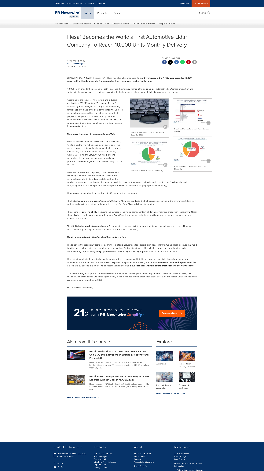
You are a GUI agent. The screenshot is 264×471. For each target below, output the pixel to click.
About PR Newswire (142, 453)
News (87, 13)
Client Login (185, 3)
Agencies (101, 3)
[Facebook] (58, 467)
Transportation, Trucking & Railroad (187, 365)
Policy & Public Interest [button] (144, 23)
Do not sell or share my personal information (188, 465)
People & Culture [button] (167, 23)
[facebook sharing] (164, 62)
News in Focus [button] (62, 23)
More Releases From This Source (81, 397)
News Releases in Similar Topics (170, 393)
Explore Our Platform (103, 453)
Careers (137, 459)
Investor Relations (74, 3)
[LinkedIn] (55, 467)
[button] (149, 113)
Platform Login (180, 456)
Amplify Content (100, 467)
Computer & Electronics (184, 386)
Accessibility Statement (144, 462)
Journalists (89, 3)
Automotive (161, 363)
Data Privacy (179, 459)
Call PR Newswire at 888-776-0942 (71, 453)
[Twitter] (61, 467)
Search (202, 12)
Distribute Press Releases (105, 462)
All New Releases (181, 453)
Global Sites (139, 466)
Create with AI (100, 459)
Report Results (100, 464)
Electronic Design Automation (163, 386)
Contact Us (59, 463)
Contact (117, 13)
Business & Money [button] (82, 23)
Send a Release (201, 3)
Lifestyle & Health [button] (120, 23)
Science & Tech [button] (101, 23)
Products (102, 13)
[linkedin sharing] (176, 62)
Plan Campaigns (100, 456)
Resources (59, 3)
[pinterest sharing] (188, 62)
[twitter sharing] (170, 62)
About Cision (139, 456)
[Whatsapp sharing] (182, 62)
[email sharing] (194, 62)
